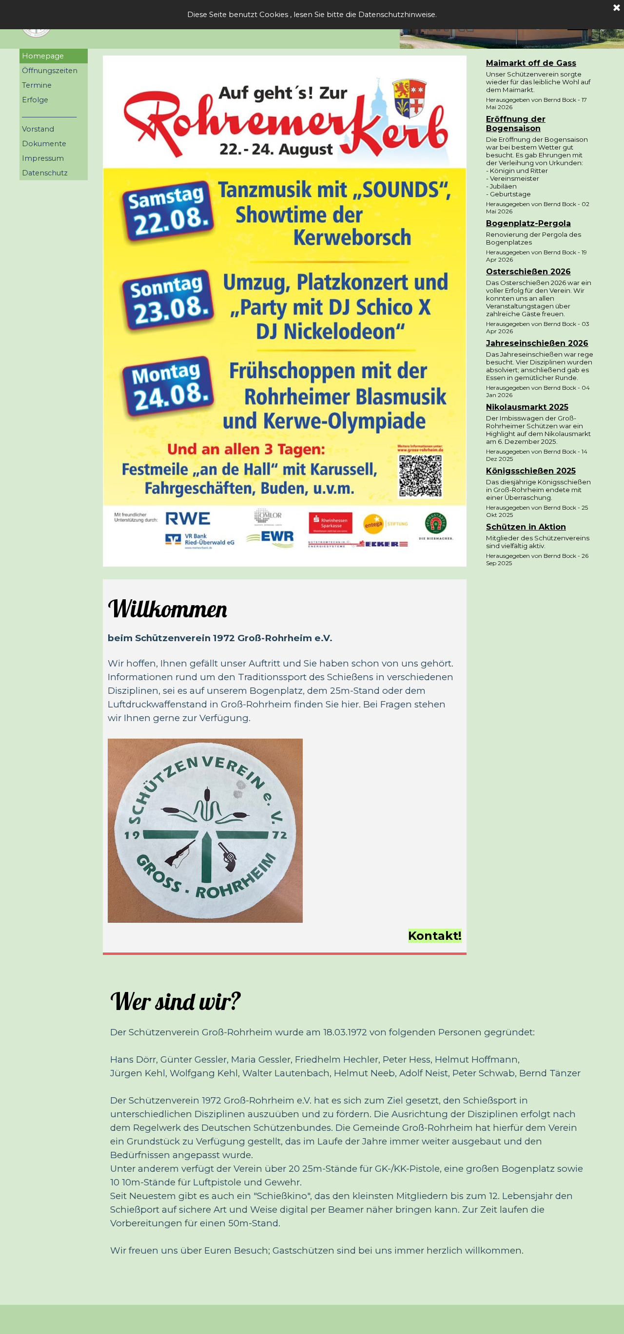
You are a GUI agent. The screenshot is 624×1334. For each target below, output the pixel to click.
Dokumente (44, 143)
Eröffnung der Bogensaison (516, 123)
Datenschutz (45, 173)
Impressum (43, 158)
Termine (37, 85)
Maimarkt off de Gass (531, 63)
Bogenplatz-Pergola (528, 223)
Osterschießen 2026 (528, 271)
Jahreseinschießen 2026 (537, 343)
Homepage (43, 56)
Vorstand (38, 129)
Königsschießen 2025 (531, 471)
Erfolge (35, 99)
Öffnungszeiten (50, 70)
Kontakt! (435, 936)
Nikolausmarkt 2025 (527, 407)
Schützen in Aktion (526, 527)
